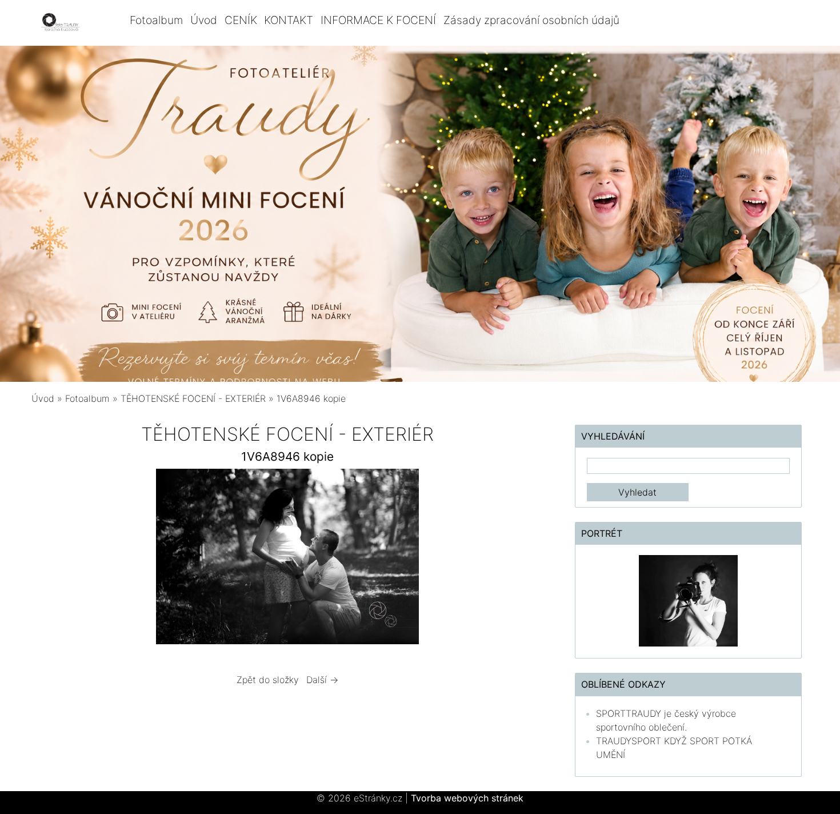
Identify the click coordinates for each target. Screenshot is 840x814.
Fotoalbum (156, 20)
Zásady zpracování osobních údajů (531, 20)
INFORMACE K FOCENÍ (378, 20)
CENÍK (241, 20)
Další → (322, 679)
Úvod (203, 20)
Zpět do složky (268, 679)
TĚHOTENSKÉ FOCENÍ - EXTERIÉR (193, 398)
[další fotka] (525, 559)
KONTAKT (288, 20)
